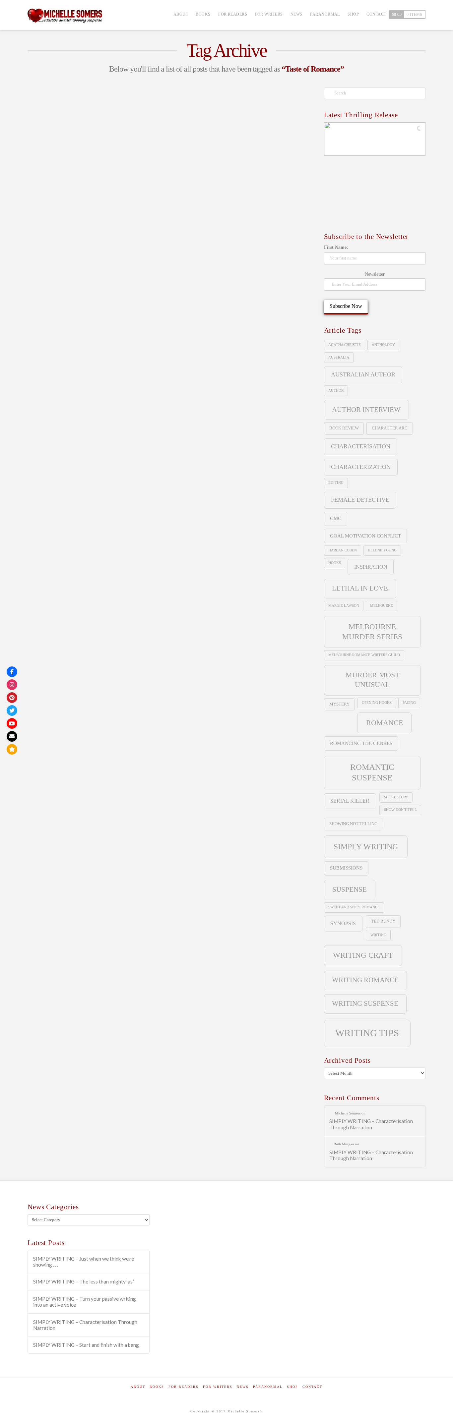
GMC (335, 518)
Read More (49, 234)
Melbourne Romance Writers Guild (74, 272)
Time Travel (47, 317)
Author (336, 390)
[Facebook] (12, 671)
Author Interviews (59, 165)
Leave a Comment (58, 176)
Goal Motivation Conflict (365, 536)
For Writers (217, 1387)
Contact (312, 1387)
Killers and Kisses (73, 149)
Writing (378, 935)
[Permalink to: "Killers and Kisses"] (94, 111)
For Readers (183, 1387)
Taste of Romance (126, 302)
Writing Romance (94, 317)
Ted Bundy (383, 921)
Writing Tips (47, 333)
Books (157, 1387)
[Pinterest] (12, 697)
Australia (338, 357)
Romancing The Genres (361, 743)
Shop (292, 1387)
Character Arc (390, 428)
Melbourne (381, 605)
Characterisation (360, 446)
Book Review (344, 428)
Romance (384, 722)
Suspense (84, 287)
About (138, 1387)
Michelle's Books (101, 165)
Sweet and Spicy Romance (62, 302)
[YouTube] (12, 723)
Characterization (361, 467)
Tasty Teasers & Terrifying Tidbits (75, 171)
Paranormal (268, 1387)
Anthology (46, 257)
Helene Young (382, 550)
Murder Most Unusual (372, 680)
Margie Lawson (343, 605)
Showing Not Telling (353, 823)
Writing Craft (363, 955)
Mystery (339, 704)
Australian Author (363, 374)
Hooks (334, 563)
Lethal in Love (360, 588)
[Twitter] (12, 710)
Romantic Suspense (372, 772)
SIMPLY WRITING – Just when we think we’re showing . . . (83, 1262)
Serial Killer (349, 801)
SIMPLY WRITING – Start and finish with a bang (86, 1345)
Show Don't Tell (400, 810)
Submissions (346, 868)
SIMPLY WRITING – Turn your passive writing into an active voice (84, 1302)
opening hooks (377, 703)
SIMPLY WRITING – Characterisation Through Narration (371, 1124)
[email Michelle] (12, 736)
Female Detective (360, 499)
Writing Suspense (365, 1003)
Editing (336, 482)
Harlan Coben (342, 550)
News (243, 1387)
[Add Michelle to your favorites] (12, 749)
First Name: (336, 247)
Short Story (47, 287)
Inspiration (370, 567)
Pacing (409, 703)
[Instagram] (12, 684)
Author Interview (93, 257)
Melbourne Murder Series (372, 631)
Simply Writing (366, 846)
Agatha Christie (344, 345)
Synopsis (343, 923)
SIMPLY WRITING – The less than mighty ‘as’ (83, 1281)
